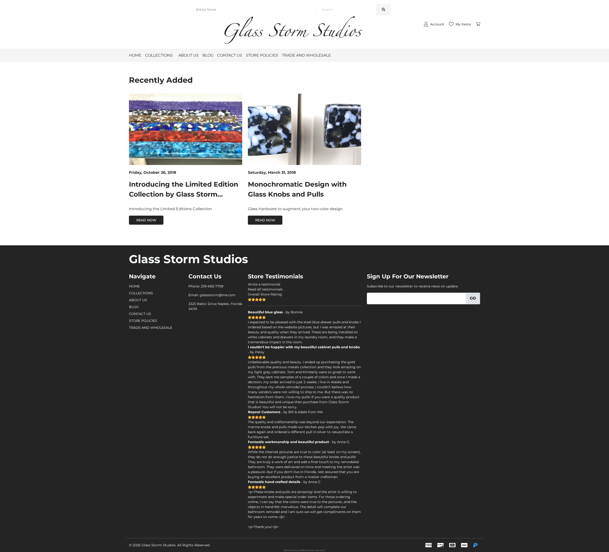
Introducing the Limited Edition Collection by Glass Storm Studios (183, 194)
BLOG (207, 55)
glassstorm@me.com (218, 295)
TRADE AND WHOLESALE (306, 55)
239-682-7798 (212, 286)
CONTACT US (229, 55)
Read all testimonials (265, 289)
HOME (135, 55)
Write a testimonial (264, 284)
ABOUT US (188, 55)
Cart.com (319, 550)
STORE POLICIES (262, 55)
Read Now (146, 220)
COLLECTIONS (159, 55)
